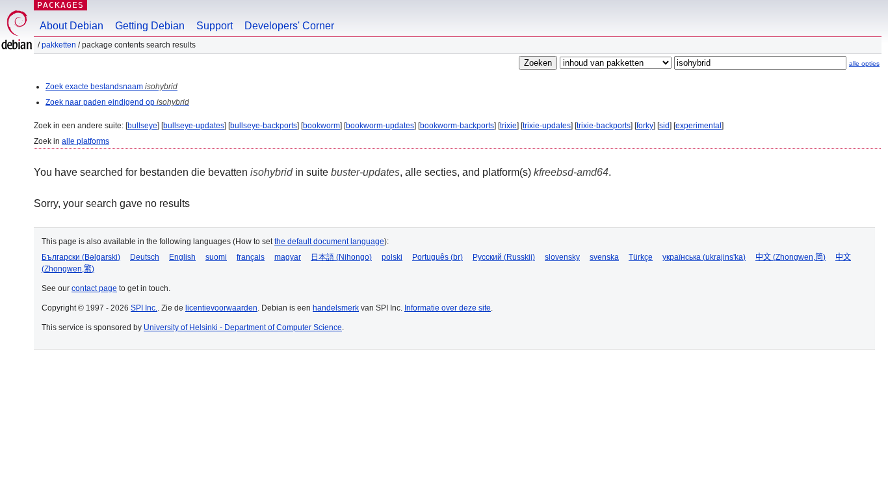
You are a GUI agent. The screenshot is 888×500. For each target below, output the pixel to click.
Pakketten (59, 44)
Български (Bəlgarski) (81, 257)
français (251, 257)
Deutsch (144, 257)
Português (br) (437, 257)
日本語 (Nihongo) (341, 257)
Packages (60, 5)
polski (392, 257)
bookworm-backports (457, 125)
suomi (216, 257)
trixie (508, 125)
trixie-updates (547, 125)
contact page (94, 288)
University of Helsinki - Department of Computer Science (243, 327)
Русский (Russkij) (504, 257)
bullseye (142, 125)
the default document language (329, 241)
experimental (698, 125)
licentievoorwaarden (221, 307)
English (182, 257)
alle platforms (85, 141)
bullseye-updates (193, 125)
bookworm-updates (380, 125)
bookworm (321, 125)
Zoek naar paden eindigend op (117, 102)
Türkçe (641, 257)
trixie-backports (604, 125)
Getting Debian (150, 25)
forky (644, 125)
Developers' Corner (289, 25)
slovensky (562, 257)
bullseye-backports (263, 125)
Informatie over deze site (447, 307)
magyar (287, 257)
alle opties (864, 63)
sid (664, 125)
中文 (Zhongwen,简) (790, 257)
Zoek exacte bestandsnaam (111, 86)
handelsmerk (336, 307)
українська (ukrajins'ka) (704, 257)
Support (214, 25)
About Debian (71, 25)
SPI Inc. (144, 307)
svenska (604, 257)
